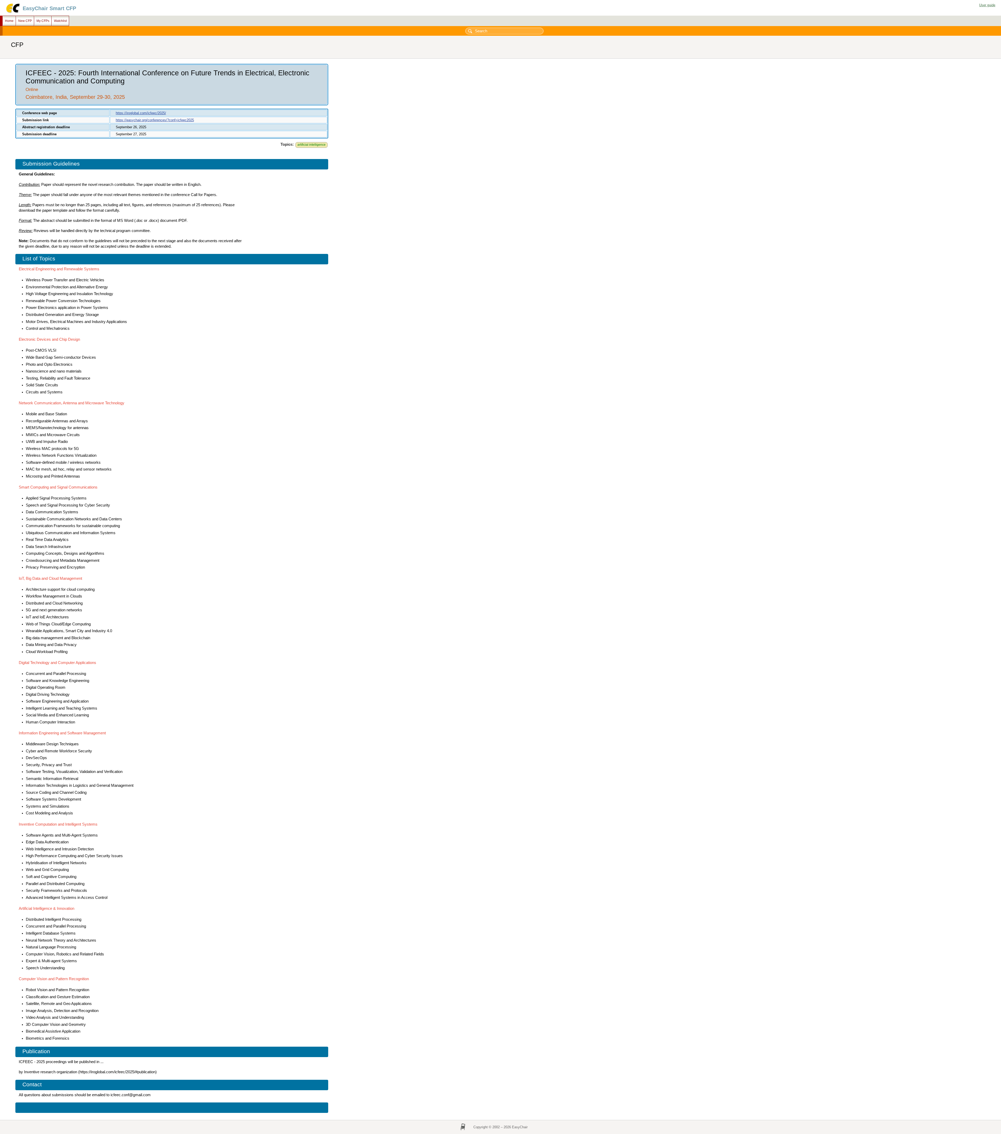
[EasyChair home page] (13, 12)
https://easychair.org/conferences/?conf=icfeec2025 (155, 120)
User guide (987, 5)
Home (9, 21)
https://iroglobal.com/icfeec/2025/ (141, 113)
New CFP (25, 21)
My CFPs (42, 21)
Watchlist (60, 21)
